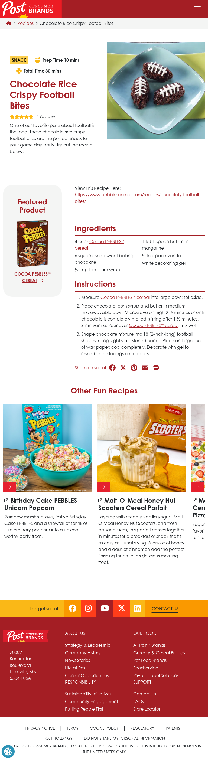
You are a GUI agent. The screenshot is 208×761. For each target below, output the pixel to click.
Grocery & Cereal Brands (159, 652)
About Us (75, 633)
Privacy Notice (40, 728)
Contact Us (165, 608)
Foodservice (145, 668)
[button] (8, 751)
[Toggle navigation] (197, 9)
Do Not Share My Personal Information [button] (124, 738)
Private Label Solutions (155, 675)
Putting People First (84, 709)
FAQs (138, 701)
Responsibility (80, 682)
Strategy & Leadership (87, 645)
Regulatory (142, 728)
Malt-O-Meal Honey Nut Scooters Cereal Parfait (137, 504)
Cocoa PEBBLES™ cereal (32, 277)
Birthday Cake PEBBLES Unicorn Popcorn (40, 504)
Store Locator (146, 709)
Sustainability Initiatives (88, 694)
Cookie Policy (104, 728)
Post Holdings (57, 738)
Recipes (25, 23)
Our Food (145, 633)
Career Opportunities (87, 675)
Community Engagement (91, 701)
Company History (83, 652)
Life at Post (75, 668)
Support (142, 682)
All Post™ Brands (149, 645)
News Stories (77, 660)
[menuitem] (96, 654)
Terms (72, 728)
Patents (173, 728)
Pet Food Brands (150, 660)
